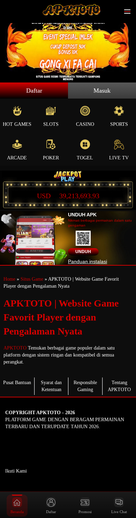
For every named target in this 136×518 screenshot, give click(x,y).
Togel (85, 157)
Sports (119, 124)
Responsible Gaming (85, 386)
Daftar (34, 90)
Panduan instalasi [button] (87, 261)
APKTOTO (15, 348)
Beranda (17, 512)
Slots (51, 124)
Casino (85, 124)
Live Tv (119, 157)
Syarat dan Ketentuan (51, 386)
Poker (51, 157)
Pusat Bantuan (17, 382)
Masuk (102, 90)
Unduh (83, 251)
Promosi (85, 512)
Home (9, 279)
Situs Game (32, 279)
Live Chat (119, 512)
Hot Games (17, 124)
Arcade (17, 157)
